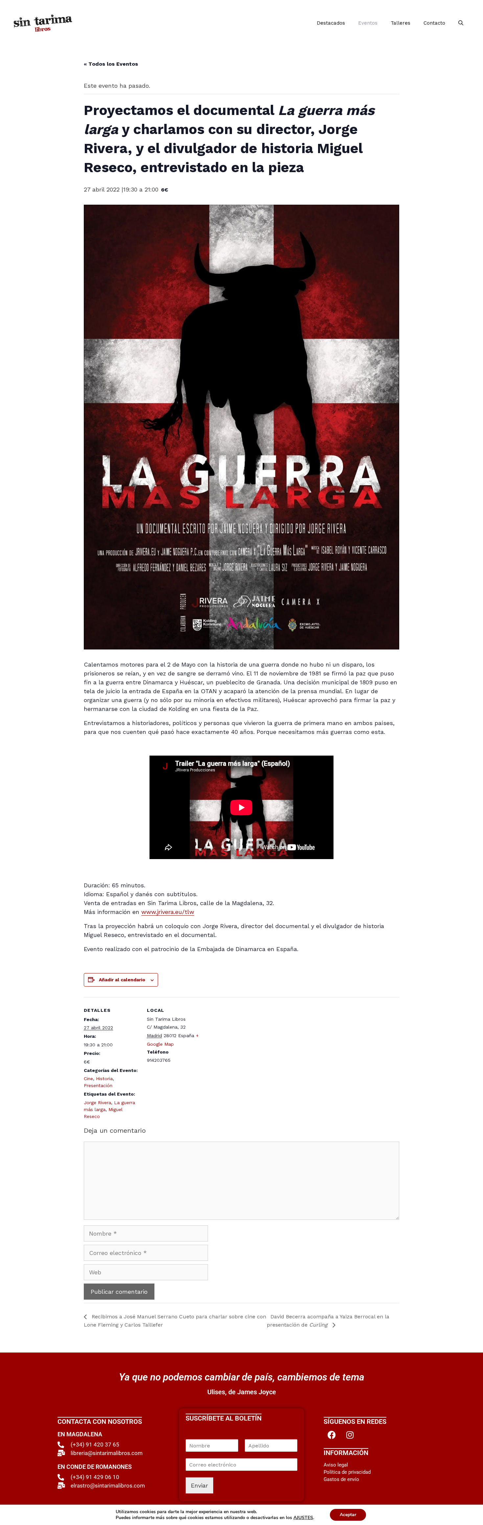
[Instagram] (350, 1434)
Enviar (199, 1485)
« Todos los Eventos (111, 64)
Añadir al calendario (122, 979)
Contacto (434, 23)
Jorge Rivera (97, 1102)
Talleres (400, 23)
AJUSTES (303, 1518)
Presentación (98, 1085)
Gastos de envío (341, 1479)
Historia (104, 1078)
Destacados (331, 23)
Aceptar (348, 1515)
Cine (88, 1078)
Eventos (368, 23)
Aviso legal (336, 1465)
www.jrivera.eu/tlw (167, 911)
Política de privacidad (347, 1472)
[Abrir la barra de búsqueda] (461, 23)
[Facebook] (332, 1434)
